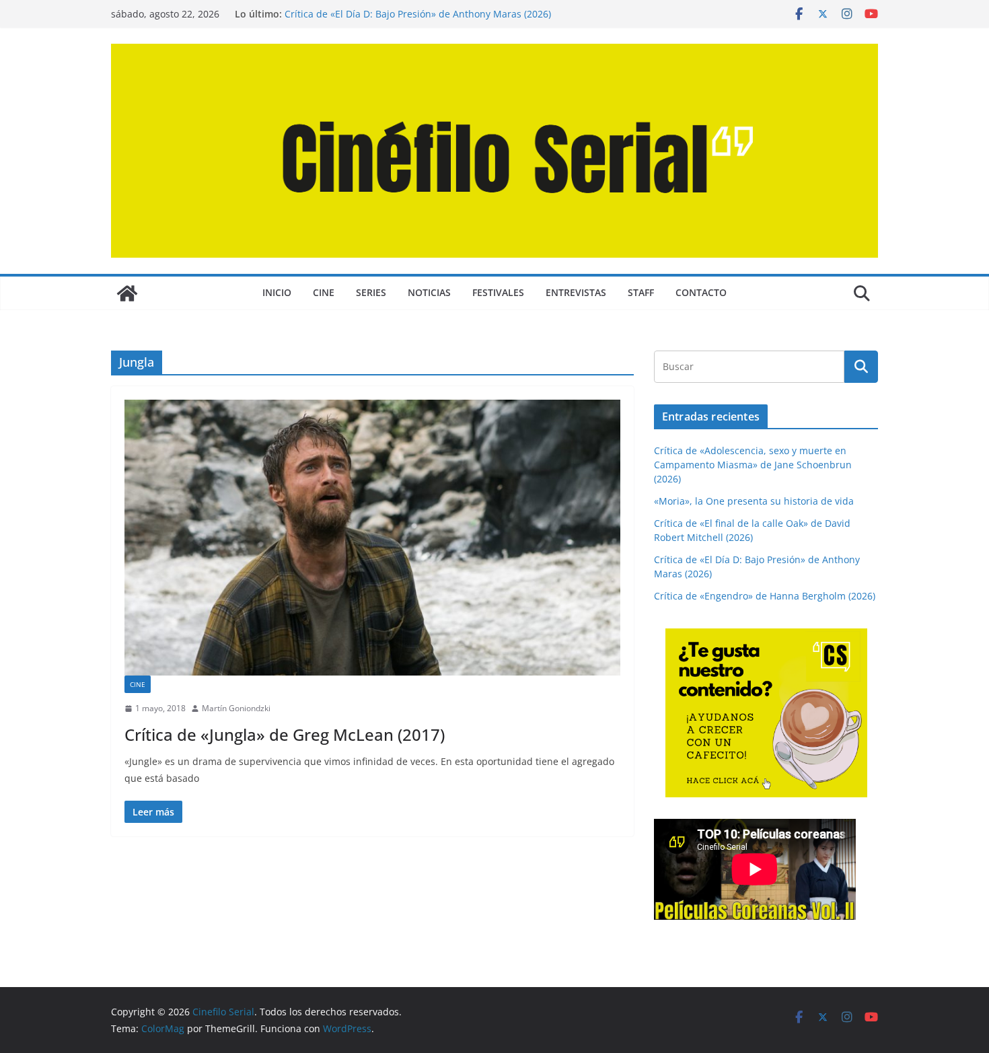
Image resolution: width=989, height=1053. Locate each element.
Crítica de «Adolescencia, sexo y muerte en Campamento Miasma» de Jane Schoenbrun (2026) (753, 464)
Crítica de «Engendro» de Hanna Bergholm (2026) (764, 595)
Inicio (276, 292)
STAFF (641, 292)
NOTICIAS (429, 292)
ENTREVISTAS (576, 292)
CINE (323, 292)
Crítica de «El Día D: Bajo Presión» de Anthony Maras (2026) (418, 13)
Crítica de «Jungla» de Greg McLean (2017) (284, 734)
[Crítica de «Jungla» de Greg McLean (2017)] (372, 538)
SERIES (371, 292)
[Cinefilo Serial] (127, 293)
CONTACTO (701, 292)
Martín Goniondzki (236, 708)
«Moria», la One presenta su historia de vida (754, 501)
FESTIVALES (498, 292)
